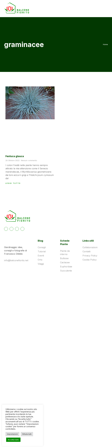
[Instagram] (11, 229)
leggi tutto (13, 183)
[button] (99, 8)
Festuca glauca (14, 156)
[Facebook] (6, 229)
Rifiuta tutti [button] (26, 434)
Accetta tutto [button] (13, 440)
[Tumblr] (22, 229)
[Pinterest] (17, 229)
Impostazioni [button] (12, 434)
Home (105, 44)
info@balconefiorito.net (16, 260)
